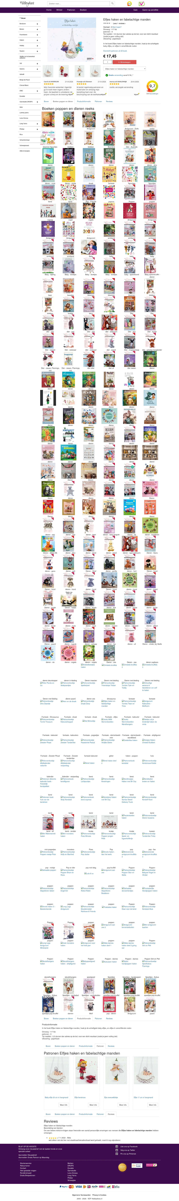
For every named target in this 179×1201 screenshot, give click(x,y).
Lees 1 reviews (119, 23)
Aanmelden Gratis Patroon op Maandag (34, 1157)
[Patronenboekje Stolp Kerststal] (68, 804)
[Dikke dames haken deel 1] (109, 950)
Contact (23, 1168)
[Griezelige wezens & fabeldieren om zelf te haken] (150, 689)
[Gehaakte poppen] (48, 877)
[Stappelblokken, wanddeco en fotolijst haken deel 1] (89, 138)
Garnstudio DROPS (26, 102)
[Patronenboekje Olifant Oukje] (150, 617)
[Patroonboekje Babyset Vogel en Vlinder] (150, 877)
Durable (22, 96)
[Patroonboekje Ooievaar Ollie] (68, 341)
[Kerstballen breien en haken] (150, 785)
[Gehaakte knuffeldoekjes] (68, 265)
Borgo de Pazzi (25, 80)
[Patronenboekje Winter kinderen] (130, 192)
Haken (22, 40)
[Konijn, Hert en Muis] (68, 507)
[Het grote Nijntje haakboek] (68, 174)
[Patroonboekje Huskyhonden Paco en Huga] (109, 580)
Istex (21, 107)
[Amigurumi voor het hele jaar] (89, 950)
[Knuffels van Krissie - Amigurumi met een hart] (130, 1004)
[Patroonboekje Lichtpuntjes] (89, 785)
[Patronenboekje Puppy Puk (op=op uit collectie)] (89, 580)
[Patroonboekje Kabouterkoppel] (68, 726)
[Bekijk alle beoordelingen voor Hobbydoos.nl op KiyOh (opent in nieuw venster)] (131, 3)
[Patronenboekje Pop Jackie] (89, 858)
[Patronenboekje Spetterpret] (89, 689)
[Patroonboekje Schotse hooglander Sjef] (150, 341)
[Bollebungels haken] (109, 1004)
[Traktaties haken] (109, 913)
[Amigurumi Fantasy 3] (48, 229)
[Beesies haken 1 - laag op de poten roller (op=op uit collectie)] (130, 452)
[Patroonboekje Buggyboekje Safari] (68, 304)
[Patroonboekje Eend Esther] (89, 544)
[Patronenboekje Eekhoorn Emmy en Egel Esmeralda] (130, 544)
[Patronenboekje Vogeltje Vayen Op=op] (68, 211)
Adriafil (22, 74)
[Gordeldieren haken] (48, 507)
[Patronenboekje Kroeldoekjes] (109, 265)
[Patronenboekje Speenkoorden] (130, 265)
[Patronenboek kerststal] (130, 767)
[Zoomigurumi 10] (48, 434)
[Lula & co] (89, 877)
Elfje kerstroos (80, 1097)
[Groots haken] (109, 986)
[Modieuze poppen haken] (150, 192)
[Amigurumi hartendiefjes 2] (48, 452)
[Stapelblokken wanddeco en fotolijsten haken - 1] (48, 304)
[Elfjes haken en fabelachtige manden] (109, 708)
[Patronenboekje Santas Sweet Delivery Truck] (130, 804)
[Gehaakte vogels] (89, 211)
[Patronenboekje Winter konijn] (150, 598)
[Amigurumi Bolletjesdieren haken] (150, 507)
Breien (22, 29)
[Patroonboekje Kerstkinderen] (48, 931)
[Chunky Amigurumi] (109, 119)
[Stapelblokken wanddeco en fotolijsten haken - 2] (150, 286)
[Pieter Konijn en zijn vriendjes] (130, 156)
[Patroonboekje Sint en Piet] (150, 950)
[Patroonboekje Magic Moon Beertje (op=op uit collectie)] (89, 525)
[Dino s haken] (150, 156)
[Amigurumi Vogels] (89, 119)
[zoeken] (112, 3)
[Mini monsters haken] (68, 840)
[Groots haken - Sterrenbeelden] (48, 1004)
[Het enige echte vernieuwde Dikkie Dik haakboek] (48, 544)
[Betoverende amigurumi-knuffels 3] (150, 858)
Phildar (22, 129)
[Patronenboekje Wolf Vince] (89, 1004)
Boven (46, 101)
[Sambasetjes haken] (89, 986)
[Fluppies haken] (68, 286)
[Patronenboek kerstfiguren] (68, 785)
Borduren (23, 24)
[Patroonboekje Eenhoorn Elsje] (109, 341)
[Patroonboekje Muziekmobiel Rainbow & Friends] (89, 913)
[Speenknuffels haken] (150, 265)
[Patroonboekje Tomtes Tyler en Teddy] (130, 689)
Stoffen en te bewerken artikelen (27, 57)
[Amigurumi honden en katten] (109, 507)
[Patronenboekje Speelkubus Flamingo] (150, 968)
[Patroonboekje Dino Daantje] (48, 708)
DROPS (71, 1165)
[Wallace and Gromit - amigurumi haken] (89, 931)
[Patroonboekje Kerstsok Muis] (150, 913)
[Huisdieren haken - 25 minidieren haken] (68, 471)
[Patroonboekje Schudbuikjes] (150, 304)
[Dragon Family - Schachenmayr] (89, 174)
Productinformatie (84, 101)
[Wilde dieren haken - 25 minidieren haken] (150, 138)
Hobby (22, 45)
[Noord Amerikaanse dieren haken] (68, 119)
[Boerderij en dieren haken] (48, 156)
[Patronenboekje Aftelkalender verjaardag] (68, 767)
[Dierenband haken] (68, 156)
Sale (135, 9)
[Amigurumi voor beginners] (150, 471)
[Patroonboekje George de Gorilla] (109, 562)
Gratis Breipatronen (27, 1175)
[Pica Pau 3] (48, 471)
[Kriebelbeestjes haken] (89, 671)
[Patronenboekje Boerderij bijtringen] (48, 265)
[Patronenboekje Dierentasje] (109, 635)
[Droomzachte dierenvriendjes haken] (89, 507)
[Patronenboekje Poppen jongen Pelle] (109, 840)
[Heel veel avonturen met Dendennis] (109, 174)
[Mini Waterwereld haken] (48, 840)
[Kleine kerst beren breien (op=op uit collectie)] (109, 156)
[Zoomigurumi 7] (150, 379)
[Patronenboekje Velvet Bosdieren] (130, 434)
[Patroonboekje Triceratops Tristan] (109, 689)
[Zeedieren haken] (109, 653)
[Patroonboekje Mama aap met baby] (48, 322)
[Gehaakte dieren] (89, 452)
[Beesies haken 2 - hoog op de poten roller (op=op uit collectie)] (150, 452)
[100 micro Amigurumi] (68, 229)
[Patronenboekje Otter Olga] (89, 359)
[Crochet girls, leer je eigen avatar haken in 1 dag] (150, 119)
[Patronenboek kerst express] (89, 804)
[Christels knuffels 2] (130, 671)
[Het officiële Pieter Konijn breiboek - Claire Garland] (89, 156)
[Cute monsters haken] (68, 950)
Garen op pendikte (150, 9)
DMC (21, 91)
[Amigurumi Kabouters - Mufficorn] (150, 708)
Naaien (22, 51)
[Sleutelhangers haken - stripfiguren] (68, 968)
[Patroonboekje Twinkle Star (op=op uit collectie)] (68, 1004)
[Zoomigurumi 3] (68, 379)
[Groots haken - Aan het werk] (109, 858)
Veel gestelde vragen (28, 1170)
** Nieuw (22, 18)
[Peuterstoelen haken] (130, 822)
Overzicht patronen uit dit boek (115, 51)
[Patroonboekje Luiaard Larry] (48, 341)
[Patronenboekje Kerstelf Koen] (150, 804)
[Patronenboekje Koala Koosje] (89, 598)
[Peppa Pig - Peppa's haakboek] (130, 507)
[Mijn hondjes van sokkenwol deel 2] (48, 580)
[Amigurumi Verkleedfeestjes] (150, 211)
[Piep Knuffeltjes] (130, 247)
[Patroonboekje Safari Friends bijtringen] (109, 304)
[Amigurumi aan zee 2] (109, 931)
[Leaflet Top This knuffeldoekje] (89, 247)
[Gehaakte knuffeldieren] (150, 416)
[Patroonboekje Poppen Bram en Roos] (68, 877)
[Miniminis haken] (109, 416)
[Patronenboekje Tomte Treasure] (48, 726)
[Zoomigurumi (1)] (150, 359)
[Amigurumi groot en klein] (68, 671)
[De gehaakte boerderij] (68, 452)
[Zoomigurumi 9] (130, 398)
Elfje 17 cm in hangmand (143, 1097)
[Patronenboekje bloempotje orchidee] (130, 286)
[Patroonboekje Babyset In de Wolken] (68, 931)
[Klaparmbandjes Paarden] (48, 247)
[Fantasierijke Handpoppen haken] (150, 895)
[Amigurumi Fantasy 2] (130, 211)
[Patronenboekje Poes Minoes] (89, 840)
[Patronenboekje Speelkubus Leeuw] (48, 986)
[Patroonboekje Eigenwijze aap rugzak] (68, 635)
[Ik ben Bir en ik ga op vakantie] (130, 379)
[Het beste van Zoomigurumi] (150, 434)
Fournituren (23, 34)
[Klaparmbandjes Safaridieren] (68, 247)
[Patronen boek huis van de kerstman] (48, 804)
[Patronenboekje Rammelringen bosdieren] (150, 247)
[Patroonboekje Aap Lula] (68, 322)
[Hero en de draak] (68, 708)
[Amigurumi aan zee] (109, 877)
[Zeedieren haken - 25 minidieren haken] (130, 653)
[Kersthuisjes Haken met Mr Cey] (130, 785)
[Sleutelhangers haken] (48, 968)
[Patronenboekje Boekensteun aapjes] (68, 525)
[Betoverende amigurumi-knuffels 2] (130, 858)
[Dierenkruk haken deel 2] (109, 822)
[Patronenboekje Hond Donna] (68, 580)
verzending (116, 75)
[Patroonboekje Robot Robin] (89, 895)
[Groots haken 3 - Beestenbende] (48, 913)
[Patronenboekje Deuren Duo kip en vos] (48, 671)
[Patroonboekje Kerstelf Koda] (48, 822)
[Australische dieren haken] (130, 138)
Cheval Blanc (24, 85)
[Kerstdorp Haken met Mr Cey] (109, 804)
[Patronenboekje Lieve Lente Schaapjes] (89, 635)
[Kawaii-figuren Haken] (150, 174)
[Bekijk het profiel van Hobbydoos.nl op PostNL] (137, 1165)
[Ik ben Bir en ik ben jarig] (48, 398)
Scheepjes (72, 1180)
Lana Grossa (24, 118)
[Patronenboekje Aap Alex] (48, 525)
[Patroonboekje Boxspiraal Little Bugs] (150, 635)
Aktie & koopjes (25, 151)
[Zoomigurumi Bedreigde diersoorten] (48, 489)
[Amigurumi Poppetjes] (89, 229)
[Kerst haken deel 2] (109, 767)
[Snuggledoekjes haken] (68, 359)
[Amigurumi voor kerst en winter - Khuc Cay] (48, 192)
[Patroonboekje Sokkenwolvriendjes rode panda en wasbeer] (109, 489)
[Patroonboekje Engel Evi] (68, 895)
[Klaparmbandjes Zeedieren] (130, 229)
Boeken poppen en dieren (63, 101)
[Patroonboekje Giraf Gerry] (89, 562)
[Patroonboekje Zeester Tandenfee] (68, 747)
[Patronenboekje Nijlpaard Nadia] (130, 617)
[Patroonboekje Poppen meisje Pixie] (48, 858)
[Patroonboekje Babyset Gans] (150, 544)
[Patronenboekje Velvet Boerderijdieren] (130, 489)
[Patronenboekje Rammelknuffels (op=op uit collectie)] (109, 247)
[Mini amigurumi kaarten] (150, 931)
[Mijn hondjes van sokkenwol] (150, 562)
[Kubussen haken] (109, 968)
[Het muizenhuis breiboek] (89, 617)
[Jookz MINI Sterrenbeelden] (109, 726)
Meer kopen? (116, 27)
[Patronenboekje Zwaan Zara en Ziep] (130, 359)
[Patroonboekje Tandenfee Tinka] (150, 840)
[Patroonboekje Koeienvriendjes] (109, 598)
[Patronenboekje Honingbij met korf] (130, 525)
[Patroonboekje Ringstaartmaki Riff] (130, 341)
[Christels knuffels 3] (150, 671)
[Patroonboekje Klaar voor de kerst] (130, 913)
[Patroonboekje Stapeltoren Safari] (48, 895)
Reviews (109, 101)
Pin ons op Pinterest (128, 1154)
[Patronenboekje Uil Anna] (130, 635)
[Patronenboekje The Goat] (68, 562)
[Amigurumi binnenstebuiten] (130, 931)
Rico (21, 134)
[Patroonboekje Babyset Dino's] (68, 544)
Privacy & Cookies (99, 1195)
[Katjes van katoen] (68, 598)
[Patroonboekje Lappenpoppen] (109, 471)
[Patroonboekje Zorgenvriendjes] (130, 322)
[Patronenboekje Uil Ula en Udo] (109, 359)
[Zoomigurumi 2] (48, 379)
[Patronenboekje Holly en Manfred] (68, 858)
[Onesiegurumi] (109, 434)
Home (49, 9)
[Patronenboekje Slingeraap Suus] (89, 322)
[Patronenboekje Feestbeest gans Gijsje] (48, 562)
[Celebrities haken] (130, 747)
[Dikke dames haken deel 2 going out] (130, 950)
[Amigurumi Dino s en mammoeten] (150, 398)
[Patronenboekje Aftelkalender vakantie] (48, 767)
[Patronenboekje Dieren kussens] (150, 822)
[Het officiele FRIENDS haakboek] (89, 192)
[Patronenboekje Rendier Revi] (68, 822)
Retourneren (25, 1165)
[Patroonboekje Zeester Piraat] (48, 747)
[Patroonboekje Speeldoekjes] (109, 452)
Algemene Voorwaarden (81, 1195)
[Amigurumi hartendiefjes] (109, 398)
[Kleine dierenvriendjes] (130, 304)
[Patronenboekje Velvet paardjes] (48, 635)
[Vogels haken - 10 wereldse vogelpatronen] (89, 653)
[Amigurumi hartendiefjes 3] (89, 489)
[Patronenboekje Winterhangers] (89, 304)
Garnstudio (72, 1170)
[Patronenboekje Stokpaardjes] (68, 689)
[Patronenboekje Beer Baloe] (48, 286)
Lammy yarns (24, 113)
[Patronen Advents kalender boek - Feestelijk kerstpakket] (48, 785)
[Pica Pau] (89, 398)
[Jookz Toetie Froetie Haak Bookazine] (109, 211)
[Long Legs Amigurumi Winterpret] (48, 950)
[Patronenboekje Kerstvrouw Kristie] (150, 767)
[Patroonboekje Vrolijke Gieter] (109, 747)
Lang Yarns (23, 123)
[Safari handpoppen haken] (130, 968)
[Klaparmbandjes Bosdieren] (109, 229)
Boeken (83, 9)
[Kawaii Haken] (130, 174)
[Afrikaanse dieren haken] (48, 119)
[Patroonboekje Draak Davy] (89, 708)
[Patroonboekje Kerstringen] (109, 785)
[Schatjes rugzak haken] (48, 211)
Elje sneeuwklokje (111, 1097)
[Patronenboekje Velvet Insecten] (150, 580)
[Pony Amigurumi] (150, 1004)
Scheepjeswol (24, 145)
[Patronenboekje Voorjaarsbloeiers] (109, 286)
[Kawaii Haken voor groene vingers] (48, 138)
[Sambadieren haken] (68, 986)
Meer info (63, 1105)
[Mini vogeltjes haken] (68, 653)
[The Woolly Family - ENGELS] (89, 434)
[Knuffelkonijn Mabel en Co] (130, 416)
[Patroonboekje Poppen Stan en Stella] (130, 877)
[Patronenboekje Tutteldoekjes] (89, 265)
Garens (22, 69)
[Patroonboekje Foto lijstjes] (130, 471)
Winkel (59, 9)
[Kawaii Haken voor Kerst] (68, 192)
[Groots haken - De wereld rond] (150, 986)
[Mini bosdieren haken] (150, 525)
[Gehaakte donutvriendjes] (130, 895)
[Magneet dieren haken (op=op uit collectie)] (68, 434)
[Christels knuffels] (109, 671)
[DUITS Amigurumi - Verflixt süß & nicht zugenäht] (130, 119)
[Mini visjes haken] (48, 653)
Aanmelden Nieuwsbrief (28, 1155)
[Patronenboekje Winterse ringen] (109, 525)
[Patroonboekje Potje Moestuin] (150, 322)
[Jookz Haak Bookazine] (48, 416)
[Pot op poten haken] (109, 379)
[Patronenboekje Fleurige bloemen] (89, 286)
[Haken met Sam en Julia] (48, 174)
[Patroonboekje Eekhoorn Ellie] (109, 322)
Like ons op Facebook (128, 1146)
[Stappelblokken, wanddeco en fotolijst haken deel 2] (68, 138)
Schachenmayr (25, 140)
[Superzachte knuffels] (68, 398)
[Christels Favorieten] (150, 489)
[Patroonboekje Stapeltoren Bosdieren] (109, 895)
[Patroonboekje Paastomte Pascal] (89, 747)
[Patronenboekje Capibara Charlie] (150, 653)
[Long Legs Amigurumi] (68, 913)
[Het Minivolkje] (89, 726)
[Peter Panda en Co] (48, 689)
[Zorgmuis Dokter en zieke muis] (68, 617)
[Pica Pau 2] (89, 416)
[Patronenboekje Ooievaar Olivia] (89, 341)
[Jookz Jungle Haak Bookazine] (48, 598)
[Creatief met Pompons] (109, 192)
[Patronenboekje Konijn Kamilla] (48, 617)
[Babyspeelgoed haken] (89, 968)
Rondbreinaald (25, 1173)
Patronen (71, 9)
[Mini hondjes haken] (130, 580)
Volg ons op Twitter (127, 1150)
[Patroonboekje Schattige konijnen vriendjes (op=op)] (130, 598)
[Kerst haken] (89, 767)
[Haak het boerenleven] (109, 138)
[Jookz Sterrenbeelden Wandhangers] (130, 726)
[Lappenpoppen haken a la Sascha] (68, 416)
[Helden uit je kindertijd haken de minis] (150, 726)
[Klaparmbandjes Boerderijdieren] (150, 229)
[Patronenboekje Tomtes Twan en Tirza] (130, 708)
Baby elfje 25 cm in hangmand (56, 1097)
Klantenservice (25, 1163)
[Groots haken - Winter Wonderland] (130, 986)
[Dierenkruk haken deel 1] (89, 822)
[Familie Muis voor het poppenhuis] (109, 617)
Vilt (21, 63)
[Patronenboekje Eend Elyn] (109, 544)
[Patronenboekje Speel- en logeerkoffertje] (130, 840)
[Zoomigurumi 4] (89, 379)
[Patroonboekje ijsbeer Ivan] (68, 489)
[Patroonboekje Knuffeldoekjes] (48, 359)
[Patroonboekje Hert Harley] (130, 562)
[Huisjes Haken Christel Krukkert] (150, 747)
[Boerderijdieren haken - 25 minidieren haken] (89, 471)
